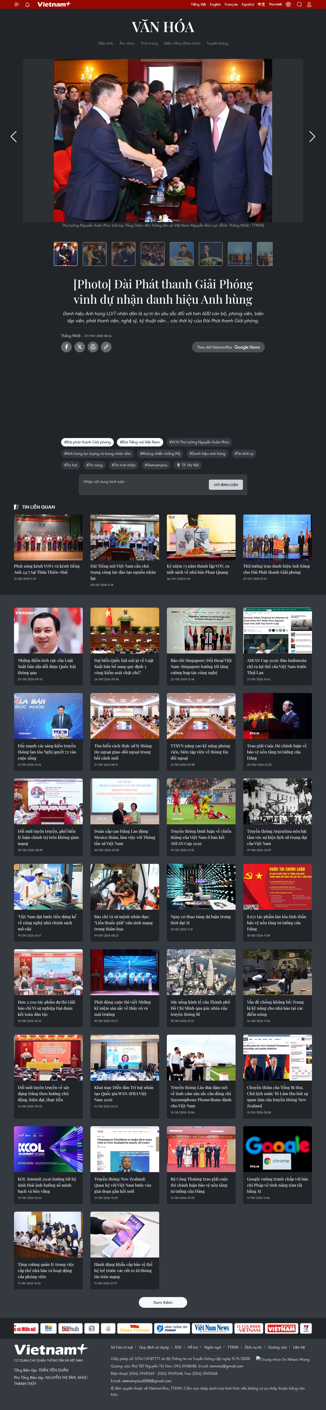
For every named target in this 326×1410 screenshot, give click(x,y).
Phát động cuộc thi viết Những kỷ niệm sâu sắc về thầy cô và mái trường (122, 1008)
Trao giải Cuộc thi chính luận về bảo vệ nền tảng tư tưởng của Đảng (277, 752)
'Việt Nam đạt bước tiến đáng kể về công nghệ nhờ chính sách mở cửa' (47, 922)
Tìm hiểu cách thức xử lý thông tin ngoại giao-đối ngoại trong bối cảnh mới (123, 752)
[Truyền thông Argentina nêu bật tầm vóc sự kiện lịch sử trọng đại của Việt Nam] (277, 801)
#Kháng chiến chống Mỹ (160, 453)
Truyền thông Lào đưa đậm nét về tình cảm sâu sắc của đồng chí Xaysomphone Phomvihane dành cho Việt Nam (201, 1096)
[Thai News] (108, 1328)
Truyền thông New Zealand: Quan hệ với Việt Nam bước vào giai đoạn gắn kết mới (122, 1185)
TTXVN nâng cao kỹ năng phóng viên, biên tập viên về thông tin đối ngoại (200, 752)
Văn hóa (163, 26)
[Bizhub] (70, 1328)
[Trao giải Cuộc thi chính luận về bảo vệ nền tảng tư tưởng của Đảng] (277, 716)
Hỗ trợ (193, 1347)
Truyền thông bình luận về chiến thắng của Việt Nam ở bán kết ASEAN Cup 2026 (201, 837)
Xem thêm (163, 1302)
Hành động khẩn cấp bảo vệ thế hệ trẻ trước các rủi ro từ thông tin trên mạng (123, 1270)
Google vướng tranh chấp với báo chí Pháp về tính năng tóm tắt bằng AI (277, 1185)
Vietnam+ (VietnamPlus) (54, 4)
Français (231, 4)
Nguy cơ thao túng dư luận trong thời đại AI (201, 919)
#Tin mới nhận (123, 464)
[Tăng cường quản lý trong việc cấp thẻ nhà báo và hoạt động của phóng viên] (48, 1235)
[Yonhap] (172, 1328)
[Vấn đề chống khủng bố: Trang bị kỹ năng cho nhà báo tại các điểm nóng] (277, 972)
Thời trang (149, 43)
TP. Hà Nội (190, 464)
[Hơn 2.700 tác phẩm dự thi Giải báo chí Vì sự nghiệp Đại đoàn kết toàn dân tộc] (48, 972)
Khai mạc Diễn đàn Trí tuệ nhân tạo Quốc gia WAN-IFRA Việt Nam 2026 (124, 1093)
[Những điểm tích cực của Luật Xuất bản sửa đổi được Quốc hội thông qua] (48, 630)
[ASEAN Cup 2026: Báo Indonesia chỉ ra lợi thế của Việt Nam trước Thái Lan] (277, 630)
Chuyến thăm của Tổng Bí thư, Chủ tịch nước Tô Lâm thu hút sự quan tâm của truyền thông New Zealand (277, 1096)
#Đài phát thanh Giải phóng (87, 441)
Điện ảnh (105, 43)
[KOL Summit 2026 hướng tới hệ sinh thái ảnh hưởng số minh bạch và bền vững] (48, 1149)
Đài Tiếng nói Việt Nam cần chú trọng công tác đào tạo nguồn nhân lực (123, 572)
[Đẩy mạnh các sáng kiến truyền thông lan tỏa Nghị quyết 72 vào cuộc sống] (48, 716)
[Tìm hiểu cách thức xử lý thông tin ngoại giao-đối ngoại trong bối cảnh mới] (124, 716)
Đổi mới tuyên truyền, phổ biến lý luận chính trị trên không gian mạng (48, 837)
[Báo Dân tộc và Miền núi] (20, 1328)
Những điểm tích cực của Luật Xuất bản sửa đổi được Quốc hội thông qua (47, 666)
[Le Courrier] (248, 1328)
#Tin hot (70, 464)
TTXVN (232, 1347)
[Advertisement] (163, 393)
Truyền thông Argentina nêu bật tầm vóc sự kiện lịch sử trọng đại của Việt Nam (277, 837)
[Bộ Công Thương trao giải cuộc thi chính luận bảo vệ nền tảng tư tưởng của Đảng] (201, 1149)
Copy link (106, 347)
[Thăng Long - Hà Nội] (288, 4)
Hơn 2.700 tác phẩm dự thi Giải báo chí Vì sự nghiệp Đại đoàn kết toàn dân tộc (46, 1008)
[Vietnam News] (212, 1328)
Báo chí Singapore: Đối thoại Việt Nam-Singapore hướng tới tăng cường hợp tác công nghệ (201, 666)
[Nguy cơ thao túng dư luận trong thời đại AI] (201, 887)
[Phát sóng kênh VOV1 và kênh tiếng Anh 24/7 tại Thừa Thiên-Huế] (48, 537)
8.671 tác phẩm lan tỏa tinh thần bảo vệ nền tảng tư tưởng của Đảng (276, 922)
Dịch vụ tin (253, 1347)
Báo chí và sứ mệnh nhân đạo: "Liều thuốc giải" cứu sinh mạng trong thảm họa (123, 922)
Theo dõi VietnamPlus (214, 347)
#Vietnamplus (156, 464)
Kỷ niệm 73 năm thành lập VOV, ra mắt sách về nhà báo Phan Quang (198, 569)
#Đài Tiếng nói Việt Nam (140, 441)
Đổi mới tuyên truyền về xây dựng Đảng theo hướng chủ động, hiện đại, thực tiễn (44, 1093)
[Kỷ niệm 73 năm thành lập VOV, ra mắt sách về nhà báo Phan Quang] (201, 537)
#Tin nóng (94, 464)
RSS (178, 1347)
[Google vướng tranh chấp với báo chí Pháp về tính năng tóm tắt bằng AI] (277, 1149)
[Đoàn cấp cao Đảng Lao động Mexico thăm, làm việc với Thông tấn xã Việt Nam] (124, 801)
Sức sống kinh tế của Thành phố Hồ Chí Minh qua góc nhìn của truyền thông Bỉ (200, 1008)
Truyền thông (217, 43)
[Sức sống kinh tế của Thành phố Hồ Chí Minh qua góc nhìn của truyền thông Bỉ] (201, 972)
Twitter (79, 347)
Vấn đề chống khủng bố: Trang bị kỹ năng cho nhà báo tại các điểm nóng (275, 1008)
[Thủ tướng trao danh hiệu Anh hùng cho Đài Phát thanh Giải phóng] (277, 537)
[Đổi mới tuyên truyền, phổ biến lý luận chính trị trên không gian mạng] (48, 801)
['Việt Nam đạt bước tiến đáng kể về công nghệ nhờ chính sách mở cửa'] (48, 887)
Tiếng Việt (198, 4)
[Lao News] (92, 1328)
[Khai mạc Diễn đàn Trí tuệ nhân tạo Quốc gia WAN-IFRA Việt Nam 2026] (124, 1058)
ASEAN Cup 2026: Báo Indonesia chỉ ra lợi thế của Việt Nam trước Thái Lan (277, 666)
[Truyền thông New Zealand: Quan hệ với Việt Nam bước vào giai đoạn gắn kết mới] (124, 1149)
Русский (275, 4)
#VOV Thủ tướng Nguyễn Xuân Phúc (199, 441)
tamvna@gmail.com (226, 1365)
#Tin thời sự (244, 453)
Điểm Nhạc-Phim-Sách (182, 43)
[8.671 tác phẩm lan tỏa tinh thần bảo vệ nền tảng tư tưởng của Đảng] (277, 887)
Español (248, 4)
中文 (261, 4)
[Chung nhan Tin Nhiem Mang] (284, 1359)
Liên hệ (299, 1347)
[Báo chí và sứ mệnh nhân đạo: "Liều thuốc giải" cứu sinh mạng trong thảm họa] (124, 887)
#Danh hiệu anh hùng (207, 453)
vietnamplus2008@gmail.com (147, 1380)
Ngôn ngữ (212, 1347)
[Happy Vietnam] (135, 1328)
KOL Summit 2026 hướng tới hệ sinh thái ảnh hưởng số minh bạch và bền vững (47, 1185)
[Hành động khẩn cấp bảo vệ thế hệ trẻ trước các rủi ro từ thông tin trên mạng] (124, 1235)
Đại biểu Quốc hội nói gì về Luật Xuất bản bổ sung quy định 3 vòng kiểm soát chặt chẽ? (124, 666)
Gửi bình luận (226, 485)
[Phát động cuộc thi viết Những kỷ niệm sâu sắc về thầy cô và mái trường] (124, 972)
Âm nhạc (126, 43)
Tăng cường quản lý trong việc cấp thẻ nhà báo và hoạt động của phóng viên (46, 1270)
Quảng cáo (277, 1347)
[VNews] (306, 1328)
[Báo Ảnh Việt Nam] (281, 1328)
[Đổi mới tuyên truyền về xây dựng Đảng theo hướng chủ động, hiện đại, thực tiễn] (48, 1058)
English (215, 4)
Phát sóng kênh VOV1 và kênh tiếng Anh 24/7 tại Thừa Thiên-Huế (47, 569)
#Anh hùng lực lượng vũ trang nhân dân (97, 453)
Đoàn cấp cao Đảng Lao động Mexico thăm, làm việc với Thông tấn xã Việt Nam (124, 837)
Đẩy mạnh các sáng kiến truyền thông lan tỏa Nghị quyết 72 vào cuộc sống (47, 752)
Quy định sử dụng (154, 1347)
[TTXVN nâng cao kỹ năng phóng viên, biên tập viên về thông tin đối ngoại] (201, 716)
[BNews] (48, 1328)
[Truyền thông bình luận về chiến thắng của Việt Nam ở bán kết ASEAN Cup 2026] (201, 801)
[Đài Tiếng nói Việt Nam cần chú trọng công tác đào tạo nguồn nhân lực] (124, 537)
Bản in (93, 347)
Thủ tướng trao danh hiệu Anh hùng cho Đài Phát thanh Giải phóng (276, 569)
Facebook (66, 347)
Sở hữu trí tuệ (122, 1347)
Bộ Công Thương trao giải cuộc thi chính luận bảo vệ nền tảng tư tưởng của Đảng (199, 1185)
